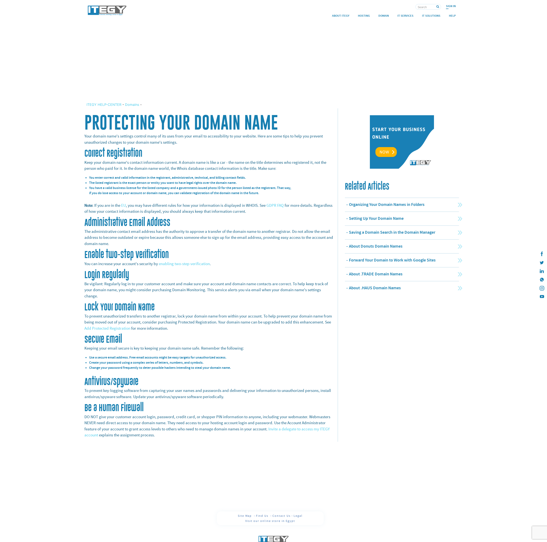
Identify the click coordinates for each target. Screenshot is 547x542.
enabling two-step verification (184, 263)
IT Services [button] (405, 16)
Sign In (451, 6)
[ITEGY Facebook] (541, 254)
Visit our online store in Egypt (270, 521)
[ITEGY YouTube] (541, 297)
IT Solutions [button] (431, 16)
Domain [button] (383, 16)
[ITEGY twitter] (541, 262)
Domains (132, 104)
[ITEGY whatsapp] (541, 279)
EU (123, 205)
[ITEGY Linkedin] (541, 271)
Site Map (245, 516)
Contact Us (281, 516)
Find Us (262, 516)
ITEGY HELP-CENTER (104, 104)
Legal (298, 516)
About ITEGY (340, 16)
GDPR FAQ (275, 205)
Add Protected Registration (107, 328)
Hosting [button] (364, 16)
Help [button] (452, 16)
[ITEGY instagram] (541, 288)
